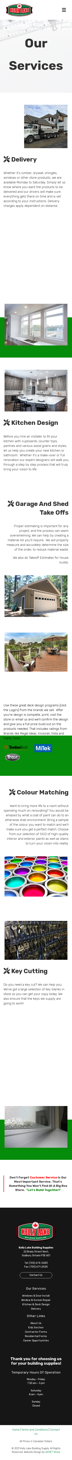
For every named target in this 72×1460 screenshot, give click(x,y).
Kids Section (36, 1327)
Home (15, 1429)
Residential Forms (36, 1336)
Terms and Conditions (34, 1429)
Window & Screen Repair (36, 1300)
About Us (36, 1323)
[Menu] (64, 10)
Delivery (36, 1308)
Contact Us (36, 1275)
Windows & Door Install (36, 1295)
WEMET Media (52, 1452)
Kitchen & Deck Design (36, 1304)
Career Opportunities (36, 1340)
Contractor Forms (36, 1331)
